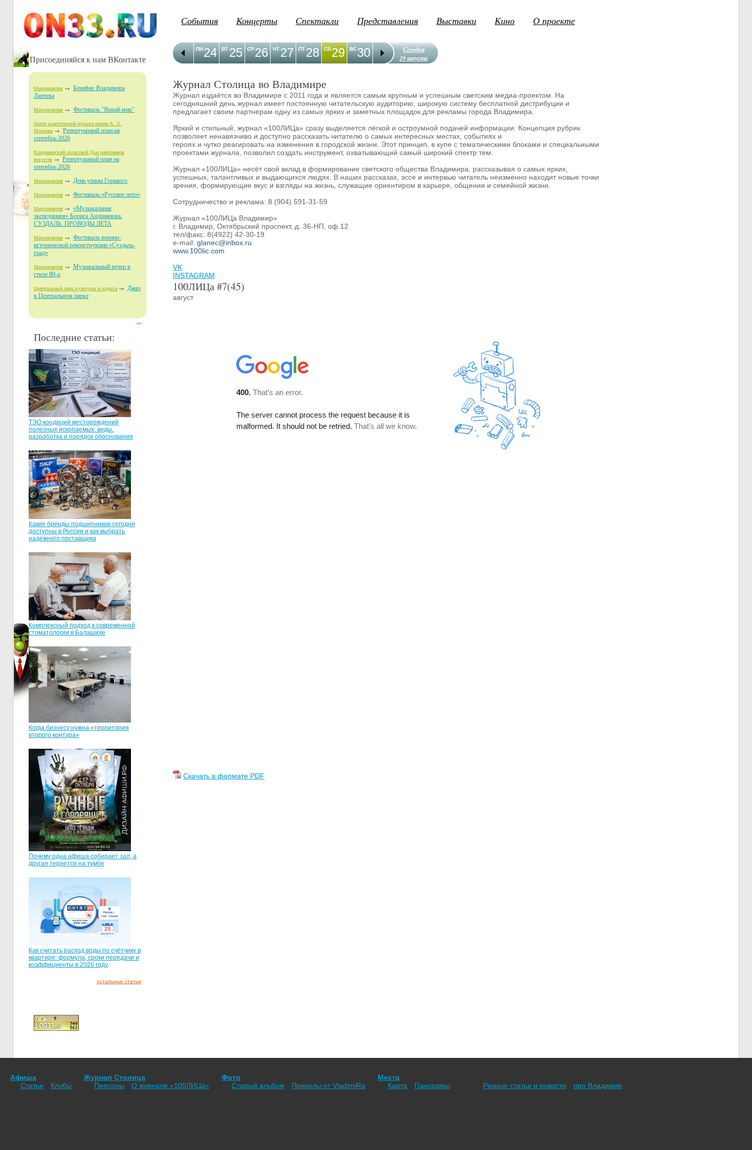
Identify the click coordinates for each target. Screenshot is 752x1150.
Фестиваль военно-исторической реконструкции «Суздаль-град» (84, 245)
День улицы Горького (100, 180)
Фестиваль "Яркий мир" (104, 109)
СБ (327, 49)
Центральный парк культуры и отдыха (75, 288)
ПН (199, 49)
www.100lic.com (199, 251)
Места (389, 1077)
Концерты (256, 20)
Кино (505, 20)
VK (177, 267)
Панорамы (432, 1085)
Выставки (456, 20)
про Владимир (597, 1085)
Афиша (23, 1077)
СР (250, 49)
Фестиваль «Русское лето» (106, 194)
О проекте (554, 20)
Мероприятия (48, 88)
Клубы (61, 1085)
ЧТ (276, 49)
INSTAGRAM (194, 275)
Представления (387, 20)
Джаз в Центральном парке (87, 292)
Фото (231, 1077)
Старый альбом (258, 1085)
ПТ (301, 49)
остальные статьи (119, 981)
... (139, 321)
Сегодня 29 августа (414, 53)
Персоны (109, 1085)
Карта (397, 1085)
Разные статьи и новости (524, 1085)
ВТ (225, 49)
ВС (353, 49)
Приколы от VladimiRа (328, 1085)
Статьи (31, 1085)
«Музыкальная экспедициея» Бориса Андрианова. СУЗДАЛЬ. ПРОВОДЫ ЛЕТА (78, 216)
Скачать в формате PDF (223, 776)
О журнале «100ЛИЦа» (170, 1085)
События (199, 20)
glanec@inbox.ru (224, 242)
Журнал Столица (114, 1077)
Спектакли (317, 20)
